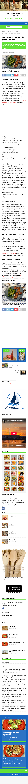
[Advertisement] (14, 120)
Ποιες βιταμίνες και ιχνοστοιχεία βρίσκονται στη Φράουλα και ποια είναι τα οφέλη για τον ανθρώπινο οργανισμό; (14, 690)
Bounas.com (5, 414)
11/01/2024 (12, 644)
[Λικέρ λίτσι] (5, 533)
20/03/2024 (12, 628)
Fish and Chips (5, 662)
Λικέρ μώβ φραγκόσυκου (16, 516)
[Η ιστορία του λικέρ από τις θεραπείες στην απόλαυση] (14, 457)
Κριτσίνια (12, 626)
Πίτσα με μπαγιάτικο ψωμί (17, 642)
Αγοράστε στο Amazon (14, 592)
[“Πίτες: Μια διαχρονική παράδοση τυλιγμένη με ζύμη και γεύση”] (21, 463)
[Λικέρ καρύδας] (5, 525)
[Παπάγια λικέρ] (5, 541)
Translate (13, 383)
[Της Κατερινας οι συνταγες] (14, 10)
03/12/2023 (12, 653)
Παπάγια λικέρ (13, 540)
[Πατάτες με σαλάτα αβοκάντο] (5, 636)
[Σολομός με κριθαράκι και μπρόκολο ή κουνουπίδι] (14, 751)
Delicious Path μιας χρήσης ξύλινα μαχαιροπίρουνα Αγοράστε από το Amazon (14, 578)
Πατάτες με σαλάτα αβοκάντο (14, 635)
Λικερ (3, 512)
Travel (9, 414)
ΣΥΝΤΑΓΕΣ (10, 31)
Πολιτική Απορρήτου (6, 717)
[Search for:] (14, 26)
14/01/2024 (12, 637)
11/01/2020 (12, 533)
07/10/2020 (12, 517)
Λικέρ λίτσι (12, 532)
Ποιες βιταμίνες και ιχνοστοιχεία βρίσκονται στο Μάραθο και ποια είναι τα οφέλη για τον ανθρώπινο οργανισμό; (14, 696)
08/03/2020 (12, 525)
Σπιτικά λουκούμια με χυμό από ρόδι (17, 651)
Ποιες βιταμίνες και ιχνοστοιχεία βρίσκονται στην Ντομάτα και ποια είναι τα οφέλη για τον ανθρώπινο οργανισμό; (13, 702)
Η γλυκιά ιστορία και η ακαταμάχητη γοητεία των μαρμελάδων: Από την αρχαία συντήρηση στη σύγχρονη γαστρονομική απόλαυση (14, 670)
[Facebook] (3, 508)
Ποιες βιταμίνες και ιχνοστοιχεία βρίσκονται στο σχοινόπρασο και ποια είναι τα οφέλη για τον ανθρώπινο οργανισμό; (14, 708)
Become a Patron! (6, 612)
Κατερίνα (12, 52)
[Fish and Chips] (7, 457)
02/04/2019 (5, 52)
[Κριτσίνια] (5, 628)
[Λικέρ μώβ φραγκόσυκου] (5, 517)
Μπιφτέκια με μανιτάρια (9, 253)
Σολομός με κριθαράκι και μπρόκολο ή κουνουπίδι (13, 760)
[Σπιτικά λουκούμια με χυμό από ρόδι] (5, 652)
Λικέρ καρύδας (13, 524)
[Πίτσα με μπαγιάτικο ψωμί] (5, 644)
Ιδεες (3, 623)
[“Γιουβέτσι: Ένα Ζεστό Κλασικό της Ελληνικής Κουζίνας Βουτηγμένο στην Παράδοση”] (14, 463)
